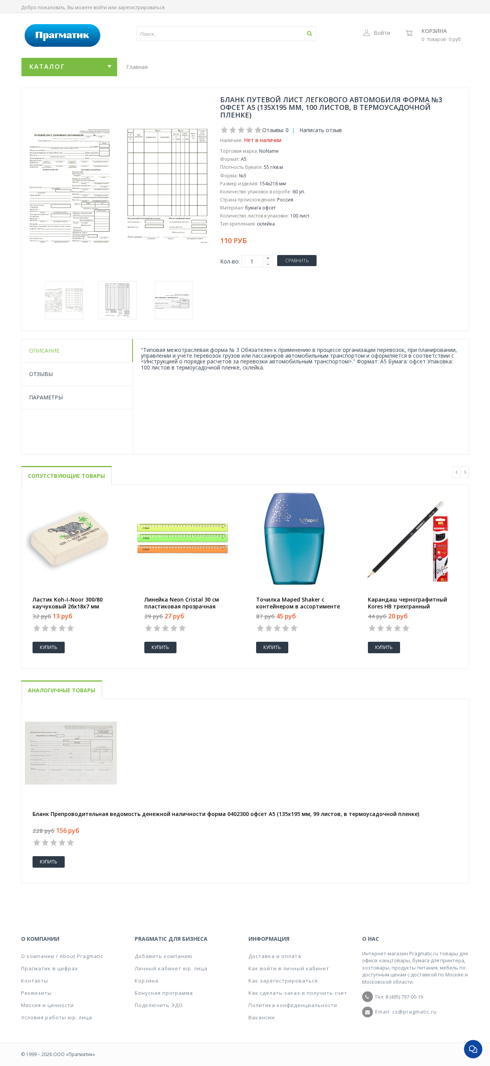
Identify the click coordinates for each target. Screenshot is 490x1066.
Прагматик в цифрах (49, 968)
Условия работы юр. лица (56, 1017)
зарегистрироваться (141, 7)
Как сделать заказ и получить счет (297, 992)
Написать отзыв (320, 130)
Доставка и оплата (274, 956)
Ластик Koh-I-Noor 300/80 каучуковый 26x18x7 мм (68, 603)
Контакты (34, 980)
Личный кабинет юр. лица (171, 968)
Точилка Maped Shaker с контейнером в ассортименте (298, 603)
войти (100, 7)
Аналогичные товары (61, 690)
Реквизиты (36, 992)
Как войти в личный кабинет (288, 968)
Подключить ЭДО (159, 1005)
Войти (382, 32)
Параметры (46, 397)
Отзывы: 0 (275, 130)
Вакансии (261, 1017)
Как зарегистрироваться (283, 980)
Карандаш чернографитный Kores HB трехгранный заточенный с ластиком (407, 606)
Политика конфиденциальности (292, 1005)
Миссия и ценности (47, 1005)
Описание (44, 350)
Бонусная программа (164, 992)
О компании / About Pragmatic (62, 956)
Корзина (434, 30)
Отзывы (41, 374)
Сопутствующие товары (66, 475)
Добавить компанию (164, 956)
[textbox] (204, 34)
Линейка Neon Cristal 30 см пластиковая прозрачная (181, 603)
